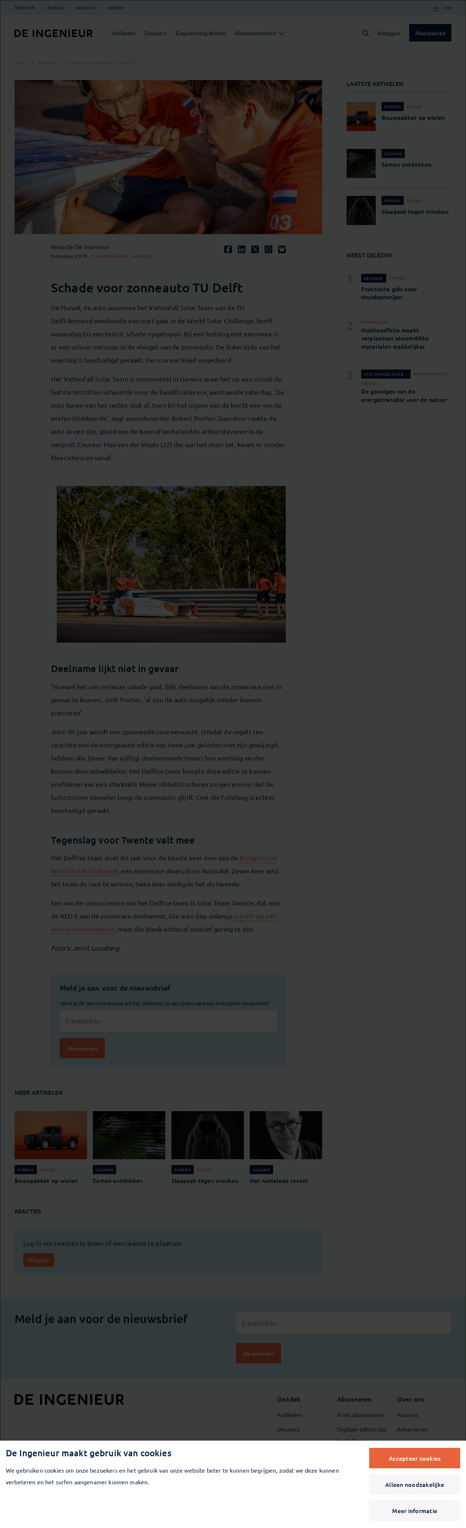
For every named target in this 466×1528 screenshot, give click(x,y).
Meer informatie (414, 1511)
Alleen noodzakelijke (414, 1484)
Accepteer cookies (415, 1458)
